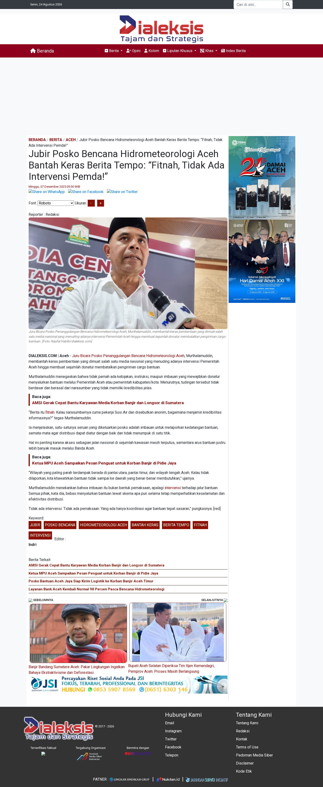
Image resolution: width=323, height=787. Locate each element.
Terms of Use (247, 747)
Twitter (171, 739)
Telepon (171, 755)
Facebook (173, 747)
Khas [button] (209, 51)
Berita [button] (114, 51)
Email (169, 723)
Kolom (153, 51)
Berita (55, 139)
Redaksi (242, 731)
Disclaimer (245, 763)
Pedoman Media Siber (254, 755)
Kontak (241, 739)
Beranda (45, 51)
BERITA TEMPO (176, 525)
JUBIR (35, 525)
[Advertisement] (161, 96)
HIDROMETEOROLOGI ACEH (103, 525)
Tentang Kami (247, 723)
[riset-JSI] (128, 684)
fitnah (49, 412)
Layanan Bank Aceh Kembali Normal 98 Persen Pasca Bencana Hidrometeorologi (96, 589)
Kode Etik (244, 771)
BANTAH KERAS (145, 525)
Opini (135, 51)
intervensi (173, 488)
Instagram (173, 731)
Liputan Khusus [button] (179, 51)
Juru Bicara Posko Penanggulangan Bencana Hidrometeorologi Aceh (128, 356)
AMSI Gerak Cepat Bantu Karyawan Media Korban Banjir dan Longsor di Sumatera (108, 402)
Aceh (71, 139)
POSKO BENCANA (60, 525)
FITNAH (200, 525)
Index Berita (235, 51)
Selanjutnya (212, 600)
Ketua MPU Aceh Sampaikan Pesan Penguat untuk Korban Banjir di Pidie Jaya (104, 463)
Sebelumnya (42, 600)
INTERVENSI (40, 535)
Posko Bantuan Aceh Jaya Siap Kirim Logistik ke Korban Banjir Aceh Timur (91, 581)
